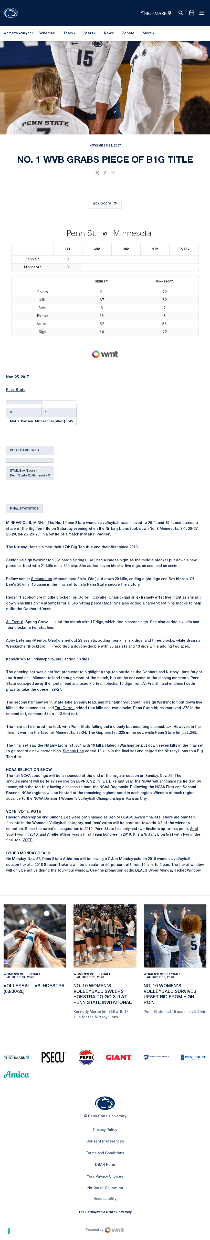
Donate (127, 34)
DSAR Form (105, 1165)
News (109, 33)
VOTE (28, 840)
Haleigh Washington (36, 560)
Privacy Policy (105, 1130)
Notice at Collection (105, 1188)
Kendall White (18, 659)
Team (68, 33)
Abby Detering (18, 640)
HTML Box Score (22, 470)
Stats (88, 33)
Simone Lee (41, 579)
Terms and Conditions (105, 1153)
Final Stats (15, 390)
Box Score (102, 203)
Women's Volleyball (22, 974)
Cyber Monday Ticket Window (174, 870)
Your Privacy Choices (105, 1176)
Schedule (46, 33)
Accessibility (105, 1199)
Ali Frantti (14, 622)
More (147, 33)
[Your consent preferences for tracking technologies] (9, 1231)
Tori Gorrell (80, 597)
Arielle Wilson (59, 834)
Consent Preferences (105, 1141)
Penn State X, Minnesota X (30, 475)
